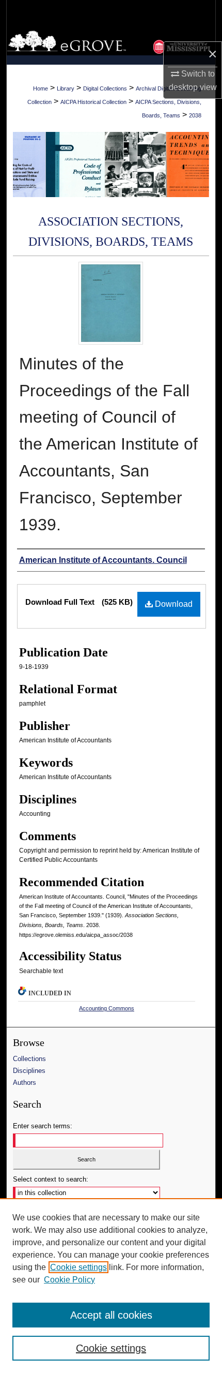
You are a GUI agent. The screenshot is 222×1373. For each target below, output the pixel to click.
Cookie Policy (69, 1279)
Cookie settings (78, 1267)
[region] (111, 1285)
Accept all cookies (111, 1315)
